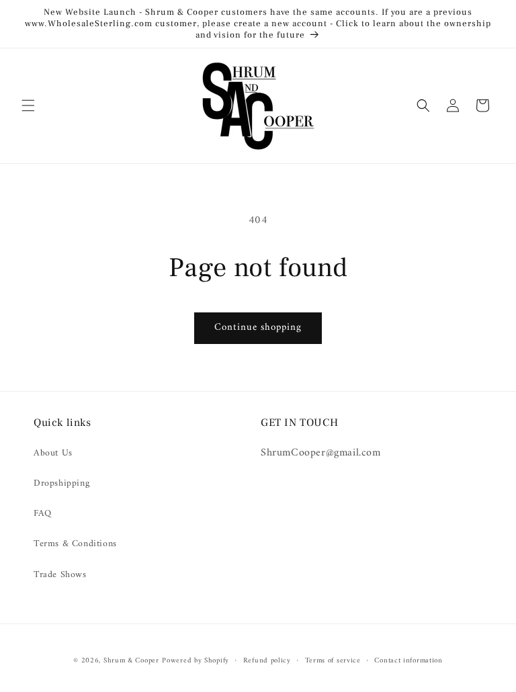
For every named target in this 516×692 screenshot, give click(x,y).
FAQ (43, 513)
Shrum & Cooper (131, 660)
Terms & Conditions (75, 543)
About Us (53, 453)
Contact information (408, 661)
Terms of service (333, 661)
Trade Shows (60, 574)
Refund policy (267, 661)
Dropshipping (61, 483)
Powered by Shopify (195, 660)
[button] (28, 105)
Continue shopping (258, 327)
